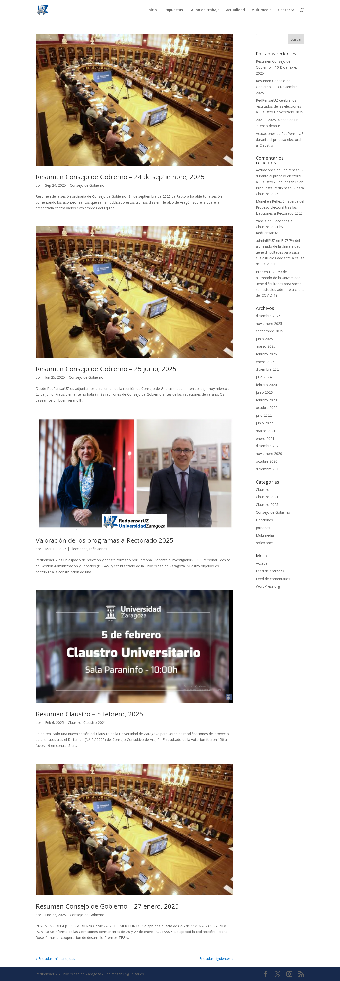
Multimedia (261, 10)
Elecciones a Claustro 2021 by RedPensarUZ (274, 227)
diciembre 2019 (268, 469)
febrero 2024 (266, 384)
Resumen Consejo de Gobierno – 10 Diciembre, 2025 (276, 67)
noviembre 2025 (269, 323)
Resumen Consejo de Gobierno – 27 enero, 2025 (107, 906)
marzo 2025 (265, 346)
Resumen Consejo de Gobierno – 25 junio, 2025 (106, 368)
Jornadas (263, 527)
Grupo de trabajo (204, 10)
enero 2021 (265, 438)
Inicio (152, 10)
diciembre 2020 (268, 445)
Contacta (286, 10)
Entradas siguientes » (216, 958)
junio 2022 (264, 423)
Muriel (261, 201)
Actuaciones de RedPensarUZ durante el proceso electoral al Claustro (280, 139)
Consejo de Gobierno (87, 185)
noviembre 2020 (269, 453)
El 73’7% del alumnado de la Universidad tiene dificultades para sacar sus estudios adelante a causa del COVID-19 (280, 252)
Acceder (262, 563)
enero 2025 (265, 361)
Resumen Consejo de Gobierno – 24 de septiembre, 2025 (120, 176)
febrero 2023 (266, 400)
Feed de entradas (270, 571)
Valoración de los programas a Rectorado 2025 (104, 540)
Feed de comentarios (273, 578)
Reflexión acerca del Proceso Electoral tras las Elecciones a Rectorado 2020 (280, 207)
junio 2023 (264, 392)
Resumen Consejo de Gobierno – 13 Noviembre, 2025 (277, 86)
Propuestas (173, 10)
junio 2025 (264, 338)
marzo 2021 (265, 430)
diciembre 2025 (268, 315)
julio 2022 (264, 415)
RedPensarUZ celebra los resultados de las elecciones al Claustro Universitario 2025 (279, 106)
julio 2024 (264, 377)
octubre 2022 (266, 407)
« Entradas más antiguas (55, 958)
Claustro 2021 (94, 722)
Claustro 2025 (267, 504)
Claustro (74, 722)
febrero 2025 (266, 354)
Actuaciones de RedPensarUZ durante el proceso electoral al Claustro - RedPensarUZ (280, 176)
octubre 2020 (266, 461)
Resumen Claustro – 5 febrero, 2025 (89, 713)
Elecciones (78, 548)
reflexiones (98, 548)
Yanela (261, 221)
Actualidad (235, 10)
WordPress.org (268, 586)
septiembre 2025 (269, 331)
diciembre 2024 (268, 369)
